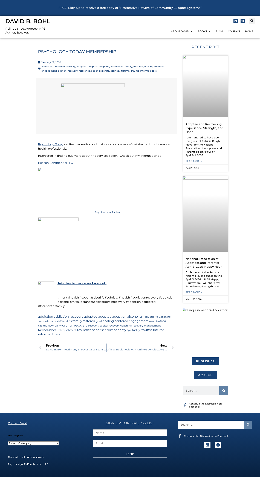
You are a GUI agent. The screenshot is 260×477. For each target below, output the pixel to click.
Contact (234, 31)
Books (202, 31)
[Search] (223, 390)
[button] (252, 21)
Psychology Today (50, 144)
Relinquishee (47, 330)
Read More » (194, 161)
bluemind (151, 316)
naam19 (42, 325)
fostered (138, 66)
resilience (84, 70)
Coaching (165, 316)
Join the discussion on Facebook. (81, 283)
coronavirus (44, 321)
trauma (125, 70)
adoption (104, 66)
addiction (47, 66)
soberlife (104, 70)
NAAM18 (161, 321)
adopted (81, 66)
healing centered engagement (126, 321)
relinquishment (66, 330)
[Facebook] (243, 21)
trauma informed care (144, 70)
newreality (55, 325)
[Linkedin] (235, 21)
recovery (72, 70)
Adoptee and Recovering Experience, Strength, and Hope (204, 128)
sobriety (115, 70)
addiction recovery (64, 66)
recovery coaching (120, 325)
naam (152, 321)
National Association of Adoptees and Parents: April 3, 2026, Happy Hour (204, 262)
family (128, 66)
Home (249, 31)
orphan (62, 70)
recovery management (146, 325)
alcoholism (117, 66)
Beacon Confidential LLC (55, 162)
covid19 (67, 321)
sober (94, 70)
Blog (219, 31)
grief (99, 321)
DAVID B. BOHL (27, 21)
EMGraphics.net (33, 464)
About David (180, 31)
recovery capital (98, 325)
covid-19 (57, 321)
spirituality (133, 330)
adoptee (92, 66)
